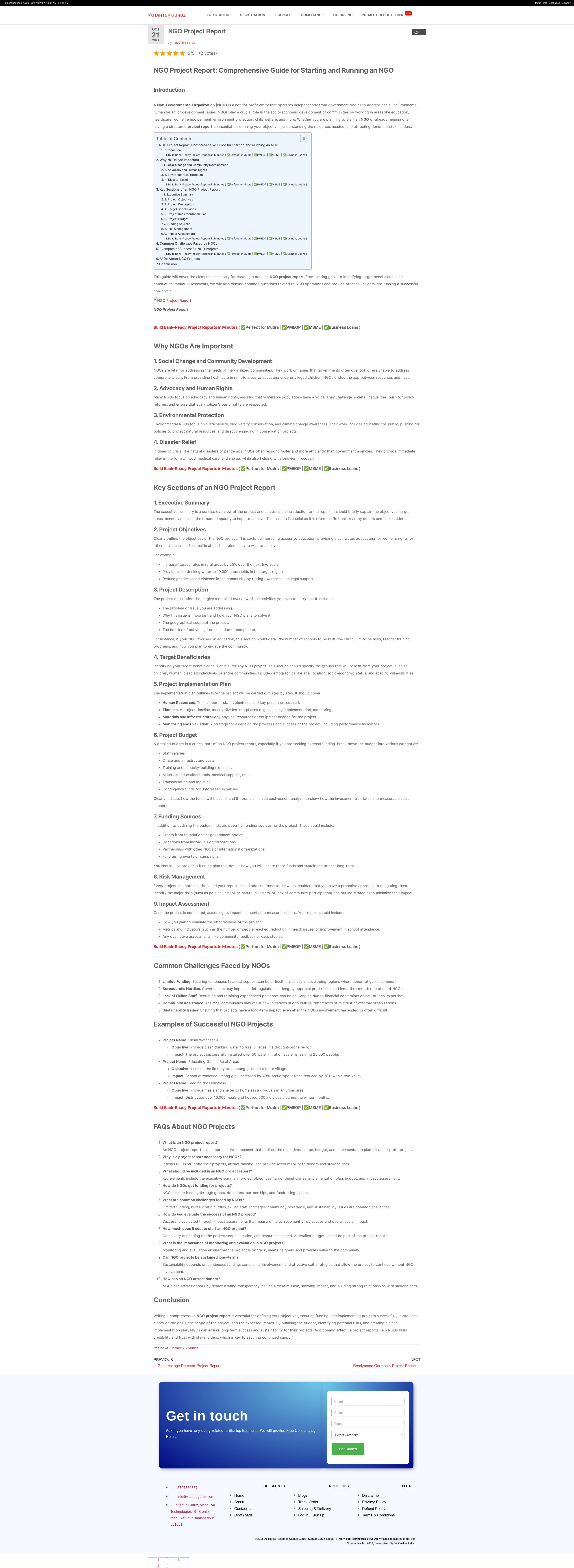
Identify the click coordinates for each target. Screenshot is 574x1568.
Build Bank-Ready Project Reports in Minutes (196, 327)
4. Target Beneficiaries (180, 209)
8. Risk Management (178, 229)
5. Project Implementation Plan (185, 214)
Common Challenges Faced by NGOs (188, 243)
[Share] (173, 1559)
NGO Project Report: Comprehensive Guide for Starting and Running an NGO (218, 145)
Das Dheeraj (184, 43)
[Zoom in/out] (152, 1559)
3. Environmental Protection (183, 174)
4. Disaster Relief (176, 179)
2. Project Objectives (178, 199)
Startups (192, 1348)
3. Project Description (179, 204)
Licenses (283, 14)
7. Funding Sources (177, 224)
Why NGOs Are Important (179, 160)
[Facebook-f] (162, 1539)
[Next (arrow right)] (163, 1566)
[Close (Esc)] (184, 1559)
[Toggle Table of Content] (302, 138)
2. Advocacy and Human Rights (185, 170)
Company (177, 1348)
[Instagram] (170, 1539)
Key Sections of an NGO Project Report (190, 189)
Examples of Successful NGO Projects (189, 249)
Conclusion (168, 264)
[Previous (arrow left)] (152, 1566)
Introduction (172, 150)
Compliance (312, 14)
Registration (252, 14)
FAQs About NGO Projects (180, 259)
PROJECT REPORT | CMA (386, 14)
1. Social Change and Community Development (196, 165)
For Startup (218, 14)
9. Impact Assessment (179, 233)
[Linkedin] (177, 1539)
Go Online (342, 14)
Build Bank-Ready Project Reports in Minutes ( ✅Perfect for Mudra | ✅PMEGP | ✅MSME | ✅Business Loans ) (237, 155)
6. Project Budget (176, 219)
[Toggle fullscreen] (163, 1559)
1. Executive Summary (179, 194)
